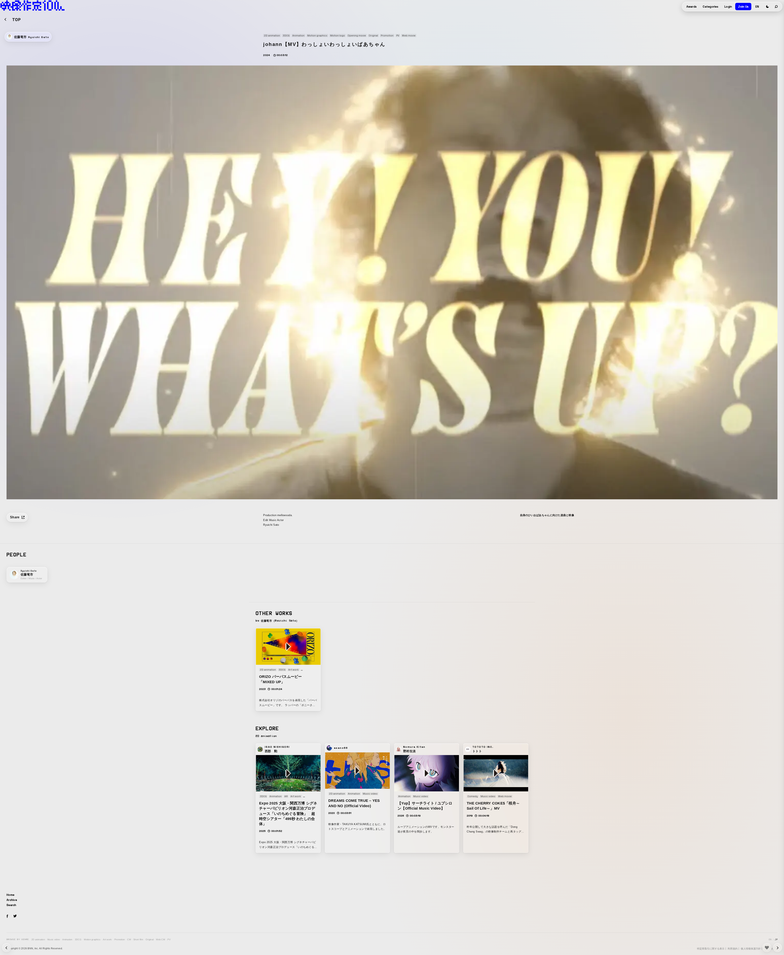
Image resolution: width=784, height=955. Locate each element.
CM (129, 939)
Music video (53, 939)
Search (11, 905)
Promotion (119, 939)
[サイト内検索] (776, 6)
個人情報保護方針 (751, 948)
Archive (12, 900)
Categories (710, 6)
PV (168, 939)
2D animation (38, 939)
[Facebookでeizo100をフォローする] (7, 916)
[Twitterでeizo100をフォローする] (15, 916)
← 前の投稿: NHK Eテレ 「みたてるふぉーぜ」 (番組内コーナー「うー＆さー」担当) (777, 947)
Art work (107, 939)
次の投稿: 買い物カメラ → (6, 947)
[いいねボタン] (767, 948)
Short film (138, 939)
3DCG (78, 939)
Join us (743, 6)
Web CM (160, 939)
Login (728, 6)
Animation (67, 939)
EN (757, 6)
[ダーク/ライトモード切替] (767, 6)
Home (10, 895)
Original (150, 939)
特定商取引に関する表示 (711, 948)
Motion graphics (92, 939)
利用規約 (733, 948)
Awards (691, 6)
